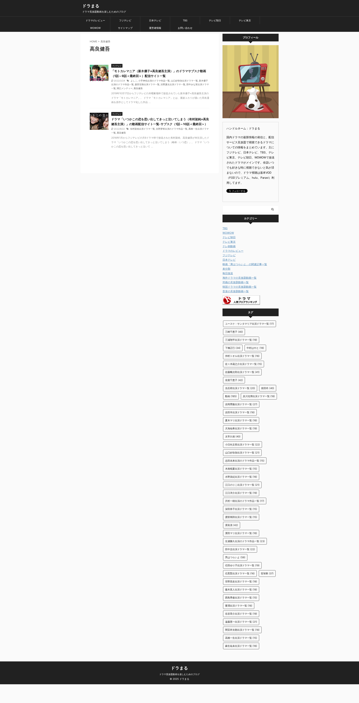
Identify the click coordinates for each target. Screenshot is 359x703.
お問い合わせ (185, 27)
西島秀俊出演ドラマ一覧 (241, 597)
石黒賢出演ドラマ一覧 (240, 573)
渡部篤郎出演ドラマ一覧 (241, 516)
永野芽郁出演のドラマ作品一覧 (171, 128)
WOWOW (95, 27)
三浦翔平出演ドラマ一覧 (241, 339)
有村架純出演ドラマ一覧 (142, 128)
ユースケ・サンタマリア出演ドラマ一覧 (249, 323)
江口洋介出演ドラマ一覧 (241, 492)
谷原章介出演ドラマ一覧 (241, 613)
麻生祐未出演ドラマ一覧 (241, 645)
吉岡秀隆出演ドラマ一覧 (241, 404)
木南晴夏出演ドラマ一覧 (241, 468)
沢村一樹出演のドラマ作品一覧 (244, 500)
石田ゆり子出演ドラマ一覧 (242, 565)
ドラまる (90, 5)
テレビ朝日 (215, 20)
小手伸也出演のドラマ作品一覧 (154, 80)
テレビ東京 (245, 20)
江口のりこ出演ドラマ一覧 (242, 484)
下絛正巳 (232, 347)
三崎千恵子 (234, 331)
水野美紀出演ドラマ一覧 (241, 476)
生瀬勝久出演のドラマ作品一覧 (245, 541)
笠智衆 (267, 573)
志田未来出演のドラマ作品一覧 (244, 460)
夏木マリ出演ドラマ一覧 (241, 420)
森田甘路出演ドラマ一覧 (147, 84)
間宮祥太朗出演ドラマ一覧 (242, 629)
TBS (185, 20)
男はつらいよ (235, 557)
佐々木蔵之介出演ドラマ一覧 (243, 363)
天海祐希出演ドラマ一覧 (241, 428)
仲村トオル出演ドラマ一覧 (242, 355)
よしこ (134, 80)
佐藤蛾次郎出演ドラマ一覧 (242, 372)
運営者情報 (155, 27)
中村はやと (255, 347)
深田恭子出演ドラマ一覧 (241, 508)
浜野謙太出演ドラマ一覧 (173, 84)
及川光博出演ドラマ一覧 (259, 396)
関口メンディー (125, 88)
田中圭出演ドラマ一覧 (240, 549)
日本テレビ (155, 20)
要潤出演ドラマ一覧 (238, 605)
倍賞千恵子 (234, 380)
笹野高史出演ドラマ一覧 (241, 581)
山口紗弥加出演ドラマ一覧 (184, 80)
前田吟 (267, 388)
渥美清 (231, 525)
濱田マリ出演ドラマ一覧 (241, 533)
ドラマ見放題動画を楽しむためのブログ (179, 674)
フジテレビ (125, 20)
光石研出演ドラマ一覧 (240, 388)
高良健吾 (138, 88)
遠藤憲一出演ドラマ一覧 (241, 621)
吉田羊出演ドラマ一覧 (240, 412)
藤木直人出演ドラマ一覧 (241, 589)
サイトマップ (125, 27)
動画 (231, 396)
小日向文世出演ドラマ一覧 (242, 444)
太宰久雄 (232, 436)
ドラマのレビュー (95, 20)
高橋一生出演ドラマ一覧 (241, 637)
